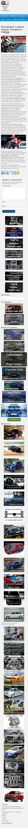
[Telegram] (13, 173)
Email (4, 206)
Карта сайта (5, 821)
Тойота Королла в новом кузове (9, 623)
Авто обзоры (13, 16)
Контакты (4, 818)
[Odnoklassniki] (5, 173)
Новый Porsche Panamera (7, 625)
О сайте (4, 819)
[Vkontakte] (2, 173)
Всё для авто (21, 16)
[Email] (15, 173)
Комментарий (6, 186)
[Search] (25, 298)
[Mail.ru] (7, 173)
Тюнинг (3, 19)
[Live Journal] (10, 173)
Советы (9, 19)
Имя (3, 201)
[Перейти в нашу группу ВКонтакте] (14, 419)
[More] (18, 173)
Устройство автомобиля (19, 19)
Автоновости (4, 16)
